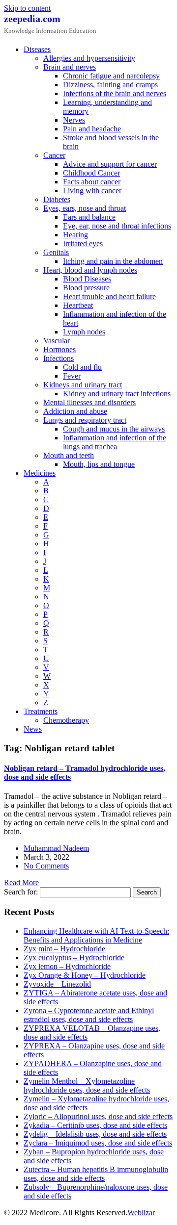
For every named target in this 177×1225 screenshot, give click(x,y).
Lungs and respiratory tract (84, 420)
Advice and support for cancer (110, 164)
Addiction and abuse (75, 411)
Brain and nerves (69, 67)
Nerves (74, 120)
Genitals (56, 252)
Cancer (54, 155)
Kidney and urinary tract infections (117, 393)
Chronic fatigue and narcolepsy (111, 76)
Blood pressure (86, 287)
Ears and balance (89, 217)
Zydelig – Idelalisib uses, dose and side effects (95, 1134)
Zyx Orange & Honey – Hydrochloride (85, 975)
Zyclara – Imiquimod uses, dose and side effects (98, 1143)
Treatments (41, 711)
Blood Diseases (87, 279)
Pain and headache (92, 129)
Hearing (75, 234)
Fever (72, 376)
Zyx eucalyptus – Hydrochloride (74, 957)
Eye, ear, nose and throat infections (117, 226)
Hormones (59, 349)
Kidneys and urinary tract (82, 385)
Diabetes (56, 199)
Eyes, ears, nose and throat (84, 208)
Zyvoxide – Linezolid (57, 984)
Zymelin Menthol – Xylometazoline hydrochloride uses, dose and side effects (87, 1085)
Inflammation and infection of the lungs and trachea (114, 442)
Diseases (37, 49)
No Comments (46, 866)
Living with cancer (92, 190)
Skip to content (27, 8)
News (33, 729)
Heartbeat (78, 305)
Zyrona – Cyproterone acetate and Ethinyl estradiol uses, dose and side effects (89, 1014)
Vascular (56, 340)
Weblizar (141, 1212)
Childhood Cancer (91, 173)
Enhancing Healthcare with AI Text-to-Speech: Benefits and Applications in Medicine (96, 935)
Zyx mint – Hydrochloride (64, 948)
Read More (21, 882)
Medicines (40, 473)
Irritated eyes (83, 243)
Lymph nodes (84, 332)
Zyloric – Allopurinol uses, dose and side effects (98, 1116)
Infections (58, 358)
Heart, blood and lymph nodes (90, 270)
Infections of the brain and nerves (114, 93)
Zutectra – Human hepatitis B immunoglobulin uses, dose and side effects (96, 1173)
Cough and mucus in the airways (114, 429)
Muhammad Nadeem (56, 848)
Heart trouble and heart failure (109, 296)
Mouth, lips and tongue (99, 464)
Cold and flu (82, 367)
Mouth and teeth (68, 455)
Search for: (21, 892)
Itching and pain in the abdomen (113, 261)
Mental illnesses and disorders (89, 402)
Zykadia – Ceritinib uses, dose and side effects (95, 1125)
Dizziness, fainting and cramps (110, 84)
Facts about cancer (91, 182)
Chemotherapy (66, 720)
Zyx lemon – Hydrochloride (67, 966)
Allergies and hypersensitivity (89, 58)
